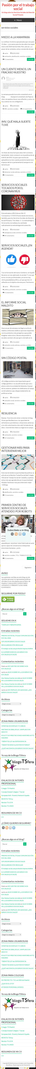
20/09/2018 (15, 489)
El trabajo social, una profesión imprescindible (17, 648)
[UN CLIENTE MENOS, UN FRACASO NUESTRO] (18, 77)
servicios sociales (25, 56)
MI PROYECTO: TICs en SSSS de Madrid (15, 980)
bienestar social (9, 172)
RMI (5, 109)
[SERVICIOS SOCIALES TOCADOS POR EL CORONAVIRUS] (18, 196)
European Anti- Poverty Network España (15, 795)
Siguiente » (28, 567)
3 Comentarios (9, 292)
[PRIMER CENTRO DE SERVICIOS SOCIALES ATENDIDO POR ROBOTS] (18, 516)
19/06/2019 (15, 397)
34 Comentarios (9, 235)
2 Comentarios (9, 175)
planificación (15, 56)
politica (6, 289)
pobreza (17, 172)
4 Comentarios (9, 59)
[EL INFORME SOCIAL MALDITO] (18, 310)
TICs (17, 555)
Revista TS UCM (7, 802)
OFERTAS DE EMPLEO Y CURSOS (13, 726)
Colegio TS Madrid (7, 788)
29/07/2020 (15, 169)
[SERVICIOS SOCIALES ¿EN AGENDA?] (18, 253)
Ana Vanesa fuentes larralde (10, 678)
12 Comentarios (9, 438)
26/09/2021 (15, 106)
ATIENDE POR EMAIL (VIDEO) (12, 987)
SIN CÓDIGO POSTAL (14, 357)
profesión (12, 289)
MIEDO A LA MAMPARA (15, 37)
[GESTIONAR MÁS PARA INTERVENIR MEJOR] (18, 455)
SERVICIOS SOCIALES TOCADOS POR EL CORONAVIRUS (14, 188)
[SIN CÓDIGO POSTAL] (18, 362)
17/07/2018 (15, 552)
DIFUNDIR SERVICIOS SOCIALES (13, 641)
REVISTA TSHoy (7, 799)
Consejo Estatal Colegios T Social (12, 792)
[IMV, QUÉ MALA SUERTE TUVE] (18, 129)
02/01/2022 (15, 53)
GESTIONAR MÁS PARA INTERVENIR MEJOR (15, 449)
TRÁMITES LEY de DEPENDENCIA (13, 741)
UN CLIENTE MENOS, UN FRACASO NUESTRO (16, 70)
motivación (7, 56)
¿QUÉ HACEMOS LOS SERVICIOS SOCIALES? (17, 748)
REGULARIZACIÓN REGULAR (12, 645)
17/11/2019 (15, 342)
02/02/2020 (15, 286)
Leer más (31, 59)
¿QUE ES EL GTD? (7, 984)
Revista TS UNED (7, 806)
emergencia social (9, 232)
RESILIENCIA (9, 413)
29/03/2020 (15, 229)
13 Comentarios (27, 109)
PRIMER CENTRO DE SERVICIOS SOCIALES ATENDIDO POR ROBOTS (16, 508)
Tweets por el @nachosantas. (11, 625)
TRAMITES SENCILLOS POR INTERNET (15, 745)
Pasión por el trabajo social (18, 7)
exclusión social (9, 345)
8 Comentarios (9, 558)
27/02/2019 (15, 432)
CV (2, 817)
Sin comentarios (9, 403)
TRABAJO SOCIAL (26, 555)
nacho (6, 53)
